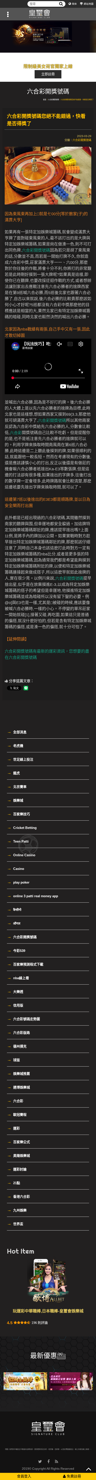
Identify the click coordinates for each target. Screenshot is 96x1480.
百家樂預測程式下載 (25, 964)
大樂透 (15, 991)
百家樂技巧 (18, 813)
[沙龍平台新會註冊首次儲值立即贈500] (48, 36)
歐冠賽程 (17, 1114)
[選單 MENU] (7, 14)
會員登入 (24, 1476)
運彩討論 (17, 1168)
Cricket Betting (22, 827)
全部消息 (17, 731)
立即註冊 (48, 74)
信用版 (15, 1004)
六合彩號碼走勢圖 (23, 1018)
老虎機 (15, 745)
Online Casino (21, 854)
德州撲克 (17, 1045)
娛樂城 (15, 800)
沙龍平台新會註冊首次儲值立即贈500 (48, 1311)
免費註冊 (73, 1476)
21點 (13, 1182)
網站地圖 (89, 3)
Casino (15, 868)
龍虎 (13, 772)
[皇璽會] (48, 1428)
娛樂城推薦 (18, 1073)
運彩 (13, 1127)
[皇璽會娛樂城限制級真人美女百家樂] (71, 1381)
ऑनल (13, 923)
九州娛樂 (17, 1209)
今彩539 (16, 950)
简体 (74, 3)
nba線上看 (18, 977)
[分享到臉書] (48, 1461)
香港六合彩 (18, 1196)
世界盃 (15, 1223)
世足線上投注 (20, 759)
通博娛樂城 (18, 1086)
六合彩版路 (18, 1032)
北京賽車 (17, 786)
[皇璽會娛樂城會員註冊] (48, 14)
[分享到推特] (40, 1461)
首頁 (44, 99)
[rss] (56, 1461)
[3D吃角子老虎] (25, 1381)
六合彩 (15, 1100)
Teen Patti (18, 841)
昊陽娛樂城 (18, 1155)
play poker (18, 882)
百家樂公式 (18, 1141)
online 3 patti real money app (32, 895)
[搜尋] (61, 4)
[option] (48, 36)
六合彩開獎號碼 (53, 99)
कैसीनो (14, 909)
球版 (13, 1059)
